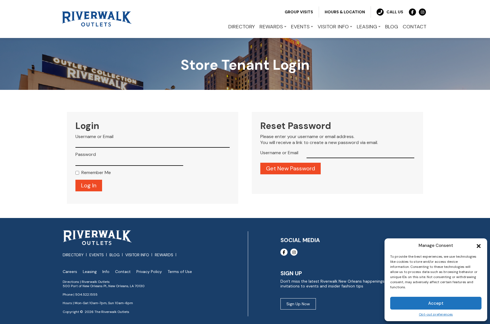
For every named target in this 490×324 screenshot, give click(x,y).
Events (96, 254)
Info (105, 271)
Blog (114, 254)
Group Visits (299, 11)
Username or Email (94, 136)
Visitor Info (137, 254)
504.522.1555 (86, 294)
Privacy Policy (149, 271)
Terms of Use (180, 271)
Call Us (394, 11)
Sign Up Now (298, 303)
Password (85, 154)
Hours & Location (345, 11)
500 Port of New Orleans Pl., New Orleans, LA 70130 (104, 286)
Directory (73, 254)
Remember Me (96, 172)
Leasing (90, 271)
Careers (70, 271)
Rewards (164, 254)
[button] (478, 245)
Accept (435, 303)
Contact (123, 271)
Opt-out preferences (436, 314)
